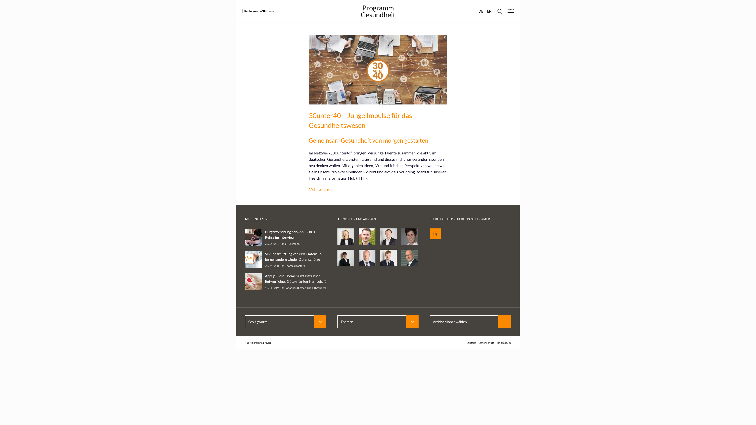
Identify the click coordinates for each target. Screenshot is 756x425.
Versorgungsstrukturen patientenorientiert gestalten (628, 95)
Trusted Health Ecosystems (617, 86)
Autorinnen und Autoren (616, 142)
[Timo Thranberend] (388, 236)
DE (480, 11)
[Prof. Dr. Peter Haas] (409, 258)
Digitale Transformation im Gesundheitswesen (617, 63)
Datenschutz (608, 160)
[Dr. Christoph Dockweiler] (367, 236)
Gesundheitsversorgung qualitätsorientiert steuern (628, 75)
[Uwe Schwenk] (367, 258)
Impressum (651, 160)
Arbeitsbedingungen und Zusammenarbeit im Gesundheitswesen (628, 50)
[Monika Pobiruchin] (409, 236)
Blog (602, 118)
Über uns (605, 134)
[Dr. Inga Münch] (345, 236)
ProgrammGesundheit (378, 11)
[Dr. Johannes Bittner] (388, 258)
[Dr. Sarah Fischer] (345, 258)
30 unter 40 (607, 126)
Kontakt (471, 342)
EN (489, 11)
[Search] (500, 11)
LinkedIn (432, 229)
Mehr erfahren (321, 189)
